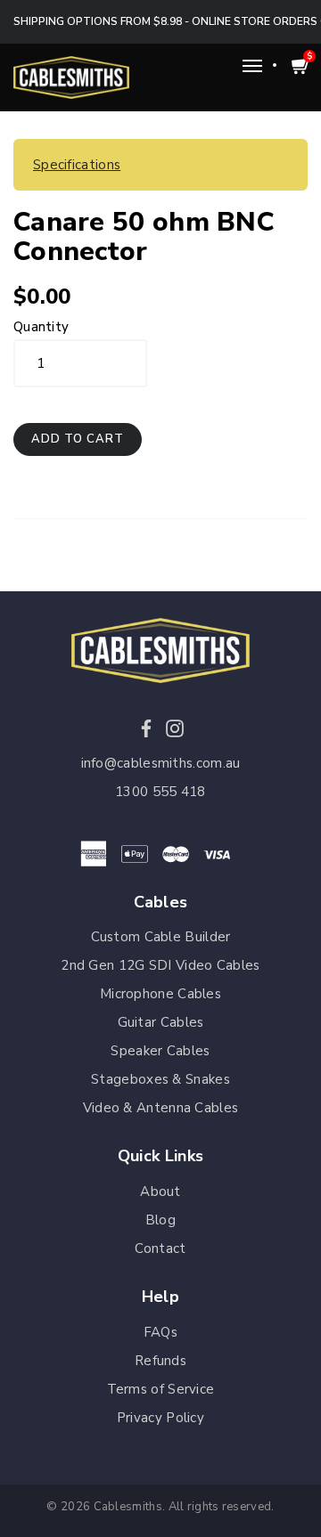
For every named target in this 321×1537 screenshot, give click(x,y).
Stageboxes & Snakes (160, 1079)
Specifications (76, 165)
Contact (160, 1248)
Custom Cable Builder (161, 937)
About (160, 1191)
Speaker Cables (160, 1051)
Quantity (41, 327)
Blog (160, 1220)
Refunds (160, 1361)
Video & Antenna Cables (161, 1108)
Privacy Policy (160, 1418)
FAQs (160, 1332)
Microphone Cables (160, 994)
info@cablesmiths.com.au (161, 763)
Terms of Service (161, 1389)
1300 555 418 (160, 792)
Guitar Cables (161, 1022)
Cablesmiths (128, 1507)
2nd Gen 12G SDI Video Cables (160, 965)
